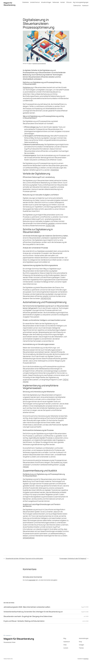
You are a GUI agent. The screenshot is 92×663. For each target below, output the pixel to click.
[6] (49, 226)
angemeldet (32, 580)
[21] (24, 538)
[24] (32, 538)
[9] (42, 298)
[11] (47, 298)
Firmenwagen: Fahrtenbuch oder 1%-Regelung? (73, 558)
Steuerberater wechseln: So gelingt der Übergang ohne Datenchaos (28, 616)
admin (30, 63)
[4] (58, 170)
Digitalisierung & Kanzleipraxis (39, 63)
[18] (63, 465)
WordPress (86, 658)
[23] (30, 538)
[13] (64, 380)
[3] (55, 170)
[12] (49, 298)
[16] (27, 382)
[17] (61, 465)
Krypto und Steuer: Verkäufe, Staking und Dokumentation (24, 621)
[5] (47, 226)
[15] (24, 382)
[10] (44, 298)
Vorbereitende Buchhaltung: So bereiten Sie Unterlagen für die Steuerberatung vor (33, 612)
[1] (51, 170)
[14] (67, 380)
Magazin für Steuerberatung (9, 4)
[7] (51, 226)
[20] (27, 467)
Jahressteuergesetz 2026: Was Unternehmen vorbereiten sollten (27, 607)
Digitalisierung (28, 87)
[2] (53, 170)
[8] (54, 226)
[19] (24, 467)
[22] (27, 538)
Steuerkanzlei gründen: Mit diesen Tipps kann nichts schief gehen (24, 558)
